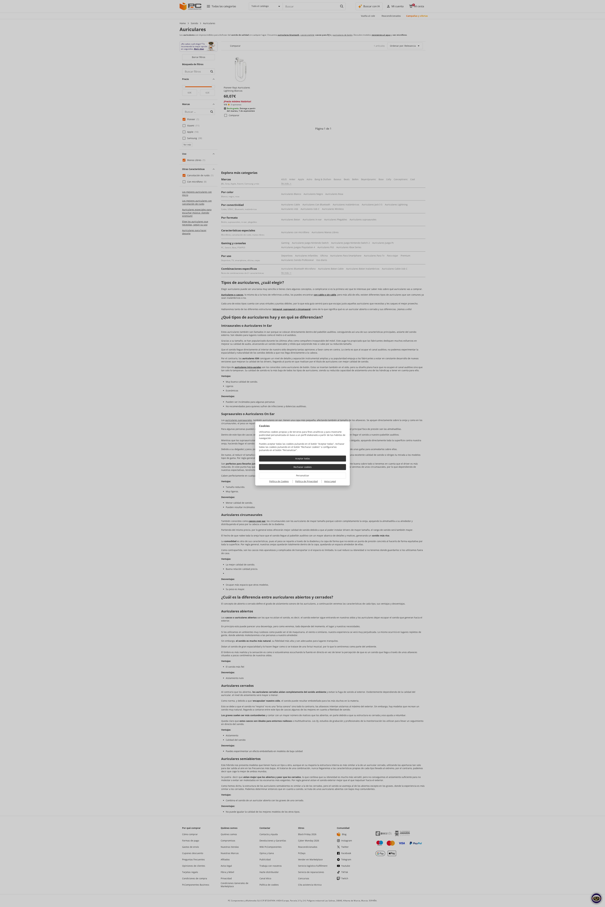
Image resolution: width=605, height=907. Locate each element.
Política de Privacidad (306, 481)
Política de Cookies (279, 481)
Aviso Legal (330, 481)
